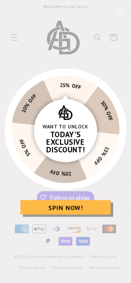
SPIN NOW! (65, 207)
